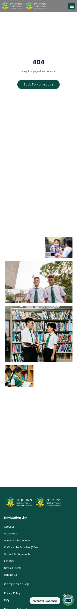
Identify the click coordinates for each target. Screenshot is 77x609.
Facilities (9, 561)
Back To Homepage (38, 84)
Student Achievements (17, 554)
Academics (10, 533)
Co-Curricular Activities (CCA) (21, 547)
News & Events (13, 568)
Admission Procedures (17, 540)
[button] (71, 6)
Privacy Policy (12, 593)
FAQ (6, 600)
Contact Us (10, 574)
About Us (9, 526)
